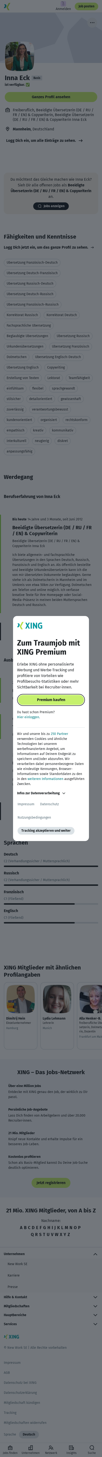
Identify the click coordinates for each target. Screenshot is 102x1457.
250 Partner (59, 734)
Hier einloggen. (28, 717)
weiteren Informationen (45, 779)
